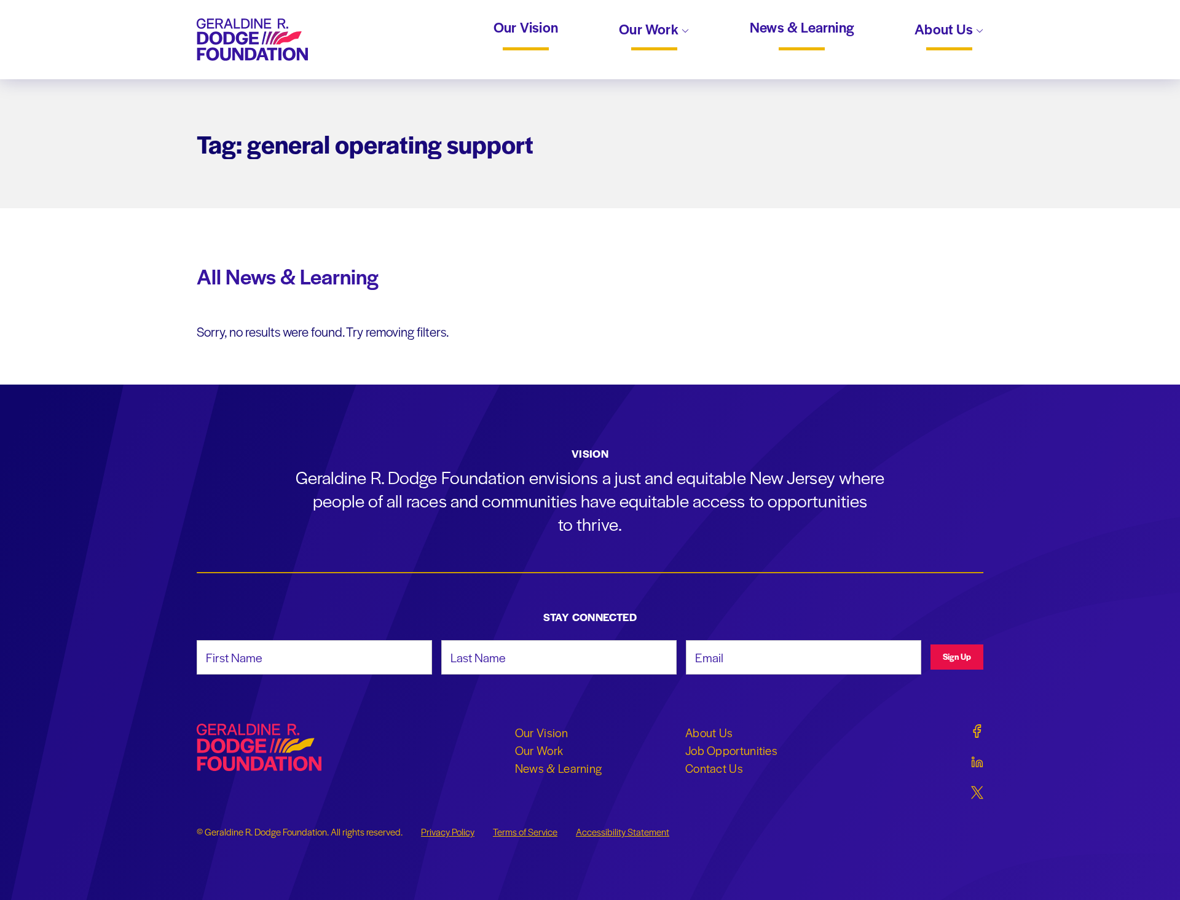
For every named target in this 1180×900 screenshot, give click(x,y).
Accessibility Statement (622, 832)
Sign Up (957, 656)
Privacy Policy (447, 832)
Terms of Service (525, 832)
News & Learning (802, 27)
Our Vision (526, 27)
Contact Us (714, 768)
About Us (945, 30)
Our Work (650, 30)
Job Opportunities (731, 750)
